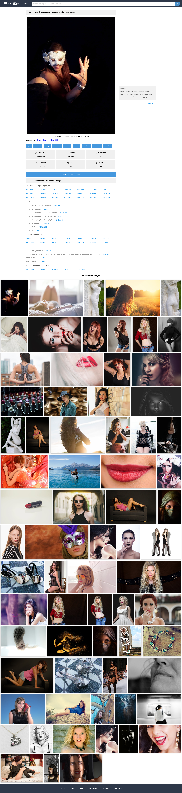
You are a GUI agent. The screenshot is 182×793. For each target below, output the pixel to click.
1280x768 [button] (42, 197)
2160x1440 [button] (81, 270)
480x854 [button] (54, 239)
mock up (57, 146)
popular (63, 788)
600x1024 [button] (93, 239)
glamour (97, 146)
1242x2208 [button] (59, 220)
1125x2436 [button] (47, 223)
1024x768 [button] (93, 190)
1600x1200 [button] (68, 270)
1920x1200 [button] (30, 197)
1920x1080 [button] (42, 190)
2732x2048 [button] (42, 261)
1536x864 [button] (29, 194)
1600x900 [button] (67, 190)
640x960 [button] (46, 209)
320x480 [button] (57, 206)
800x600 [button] (67, 197)
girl (29, 146)
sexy (47, 146)
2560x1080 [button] (106, 194)
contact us (118, 788)
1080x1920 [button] (42, 239)
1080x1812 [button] (55, 242)
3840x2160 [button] (106, 197)
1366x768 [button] (29, 190)
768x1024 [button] (48, 251)
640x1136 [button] (63, 213)
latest (73, 788)
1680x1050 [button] (42, 194)
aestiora (106, 788)
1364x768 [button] (80, 197)
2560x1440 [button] (93, 194)
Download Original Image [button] (71, 174)
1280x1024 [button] (106, 190)
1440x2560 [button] (30, 242)
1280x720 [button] (55, 194)
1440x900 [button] (55, 190)
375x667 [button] (93, 242)
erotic (67, 146)
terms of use (93, 788)
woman (37, 146)
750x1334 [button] (61, 216)
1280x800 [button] (80, 190)
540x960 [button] (80, 239)
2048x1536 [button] (105, 254)
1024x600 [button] (55, 197)
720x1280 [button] (29, 239)
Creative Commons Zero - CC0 (47, 140)
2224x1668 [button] (42, 258)
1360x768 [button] (67, 194)
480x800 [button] (67, 239)
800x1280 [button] (106, 239)
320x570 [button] (93, 197)
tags (26, 3)
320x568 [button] (105, 242)
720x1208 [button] (80, 242)
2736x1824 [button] (30, 270)
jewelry (107, 146)
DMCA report (151, 103)
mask (76, 146)
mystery (86, 146)
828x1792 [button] (38, 230)
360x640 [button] (80, 194)
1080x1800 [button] (68, 242)
